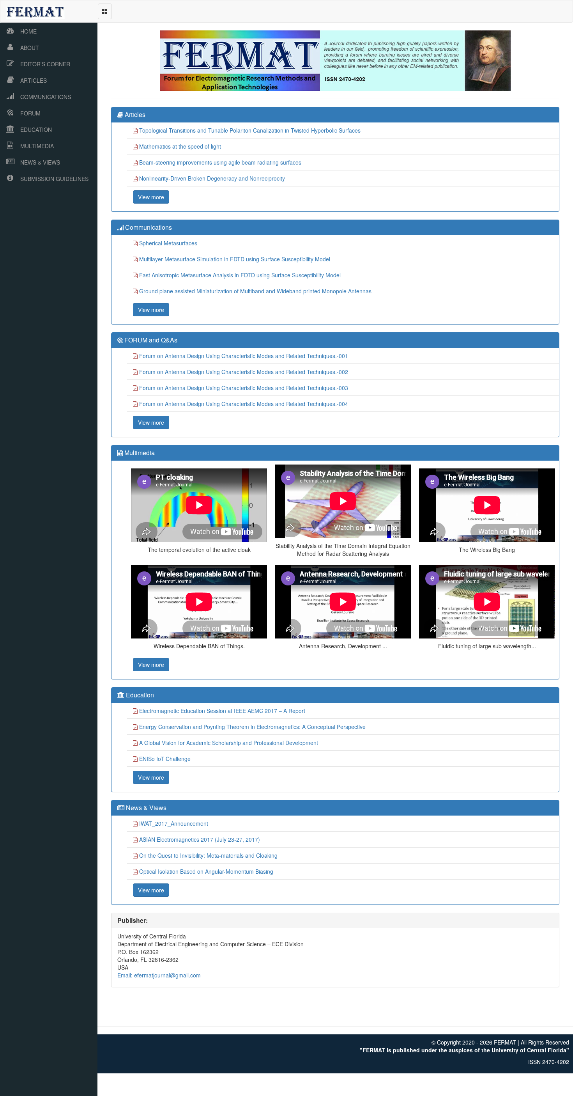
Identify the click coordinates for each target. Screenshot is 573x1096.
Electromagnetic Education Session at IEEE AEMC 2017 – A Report (222, 711)
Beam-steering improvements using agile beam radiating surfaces (220, 162)
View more (151, 197)
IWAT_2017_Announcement (173, 823)
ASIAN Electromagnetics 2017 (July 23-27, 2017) (199, 839)
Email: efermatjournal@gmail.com (159, 975)
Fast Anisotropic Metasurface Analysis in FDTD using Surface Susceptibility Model (240, 275)
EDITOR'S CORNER (45, 64)
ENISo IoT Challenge (165, 759)
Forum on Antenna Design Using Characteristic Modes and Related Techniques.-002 (243, 372)
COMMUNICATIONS (45, 97)
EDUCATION (36, 129)
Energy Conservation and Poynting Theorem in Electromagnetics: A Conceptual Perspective (252, 727)
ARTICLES (33, 80)
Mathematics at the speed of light (180, 146)
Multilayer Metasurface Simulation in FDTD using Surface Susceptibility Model (234, 259)
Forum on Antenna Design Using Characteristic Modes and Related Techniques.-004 (243, 404)
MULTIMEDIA (37, 146)
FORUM (30, 113)
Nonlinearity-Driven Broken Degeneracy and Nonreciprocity (212, 178)
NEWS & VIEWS (40, 162)
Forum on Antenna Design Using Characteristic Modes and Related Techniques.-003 (243, 388)
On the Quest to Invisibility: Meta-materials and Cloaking (208, 855)
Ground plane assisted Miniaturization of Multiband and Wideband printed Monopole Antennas (255, 291)
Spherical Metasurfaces (168, 243)
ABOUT (29, 47)
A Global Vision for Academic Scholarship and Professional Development (228, 743)
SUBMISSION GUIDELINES (54, 179)
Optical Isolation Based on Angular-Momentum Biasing (206, 871)
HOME (28, 31)
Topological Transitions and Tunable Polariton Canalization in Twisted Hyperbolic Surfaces (250, 130)
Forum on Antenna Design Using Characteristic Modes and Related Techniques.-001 (243, 356)
